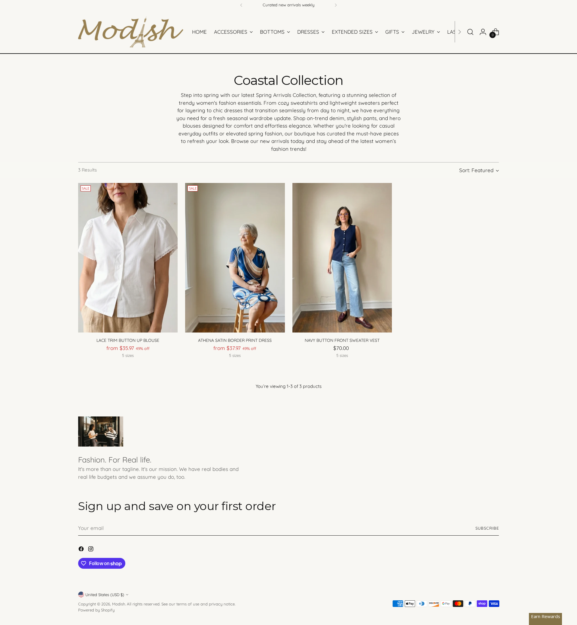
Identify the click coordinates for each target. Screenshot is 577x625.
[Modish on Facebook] (81, 550)
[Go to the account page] (483, 32)
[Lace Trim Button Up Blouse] (128, 258)
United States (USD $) (104, 594)
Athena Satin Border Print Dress (235, 340)
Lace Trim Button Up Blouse (127, 340)
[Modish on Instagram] (91, 550)
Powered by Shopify (96, 610)
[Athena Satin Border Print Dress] (235, 258)
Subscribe (487, 528)
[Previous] (241, 5)
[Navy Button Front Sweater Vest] (342, 258)
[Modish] (130, 31)
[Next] (335, 5)
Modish (118, 604)
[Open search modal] (470, 32)
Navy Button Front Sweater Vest (342, 340)
